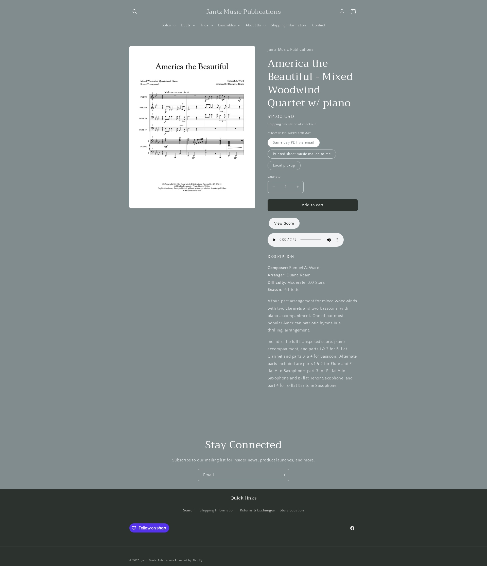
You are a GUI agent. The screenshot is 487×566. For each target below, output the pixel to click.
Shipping (274, 124)
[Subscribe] (283, 475)
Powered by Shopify (189, 560)
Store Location (292, 510)
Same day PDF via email (293, 143)
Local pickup (284, 165)
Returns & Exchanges (257, 510)
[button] (135, 11)
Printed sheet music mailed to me (302, 154)
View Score (284, 223)
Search (189, 510)
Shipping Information (217, 510)
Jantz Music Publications (158, 560)
